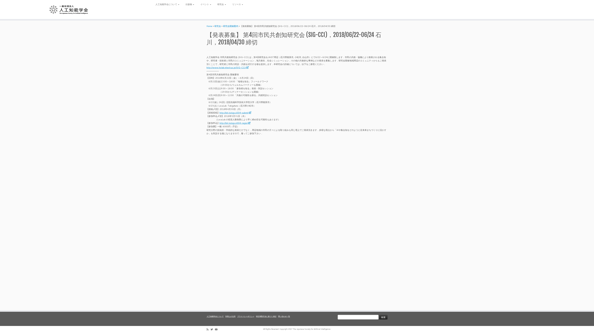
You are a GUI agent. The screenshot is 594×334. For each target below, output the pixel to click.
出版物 (189, 4)
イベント (205, 4)
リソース (236, 4)
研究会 (220, 4)
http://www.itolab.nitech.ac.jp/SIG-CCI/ (226, 67)
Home (209, 26)
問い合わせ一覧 (284, 316)
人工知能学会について (166, 4)
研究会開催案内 (230, 26)
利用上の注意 (230, 316)
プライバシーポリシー (245, 316)
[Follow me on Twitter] (213, 329)
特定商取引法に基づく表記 (266, 316)
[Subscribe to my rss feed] (209, 329)
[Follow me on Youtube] (217, 329)
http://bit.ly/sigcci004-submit (234, 112)
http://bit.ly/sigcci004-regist (234, 123)
